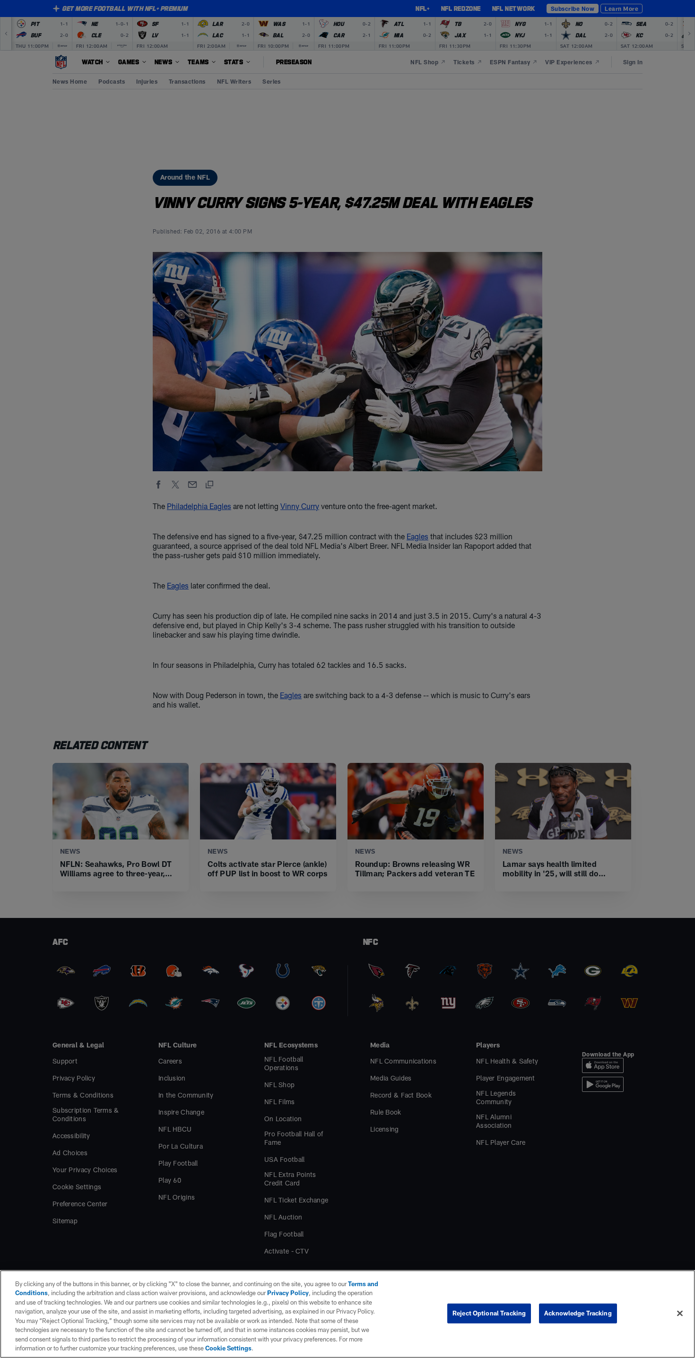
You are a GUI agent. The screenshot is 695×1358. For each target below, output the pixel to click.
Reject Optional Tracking (489, 1313)
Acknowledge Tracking (578, 1313)
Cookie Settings (228, 1348)
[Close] (679, 1313)
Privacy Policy (288, 1293)
